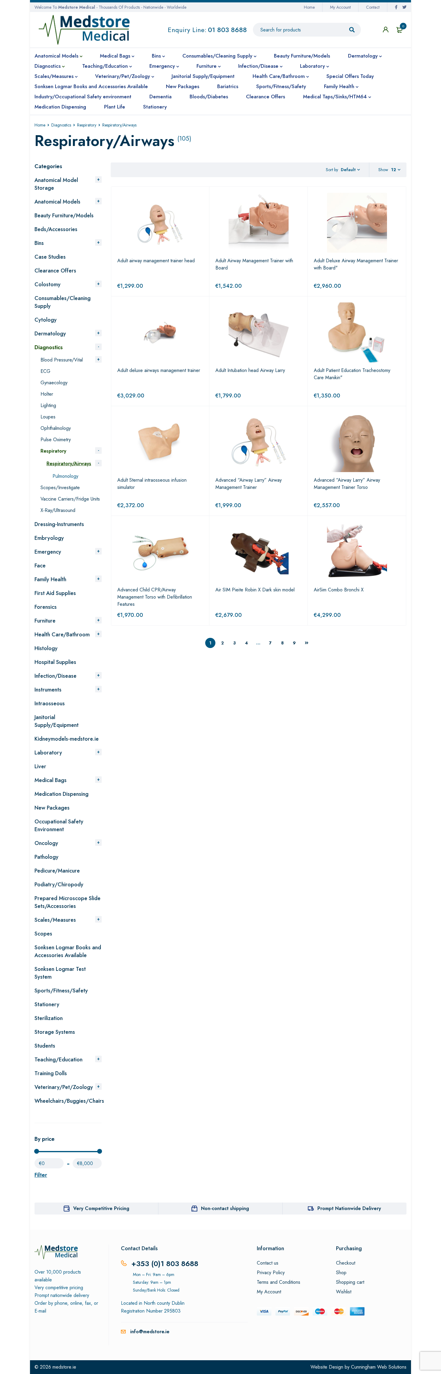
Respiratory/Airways (68, 463)
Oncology (46, 843)
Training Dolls (50, 1073)
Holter (46, 394)
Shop (341, 1273)
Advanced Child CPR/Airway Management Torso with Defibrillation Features (154, 597)
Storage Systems (54, 1032)
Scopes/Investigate (60, 487)
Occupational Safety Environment (58, 825)
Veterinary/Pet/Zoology (63, 1087)
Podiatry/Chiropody (58, 884)
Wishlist (343, 1292)
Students (44, 1046)
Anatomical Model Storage (56, 184)
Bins (39, 243)
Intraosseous (49, 703)
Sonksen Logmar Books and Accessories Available (67, 951)
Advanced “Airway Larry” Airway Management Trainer (248, 484)
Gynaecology (54, 382)
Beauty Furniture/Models (64, 215)
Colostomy (47, 284)
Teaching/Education (58, 1059)
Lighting (48, 405)
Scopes (43, 934)
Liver (40, 766)
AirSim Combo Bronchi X (339, 589)
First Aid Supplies (55, 593)
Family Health (50, 579)
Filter (40, 1175)
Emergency (47, 552)
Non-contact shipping (225, 1208)
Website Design (326, 1367)
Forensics (45, 607)
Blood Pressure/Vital (61, 359)
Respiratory (86, 125)
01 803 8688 (227, 29)
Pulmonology (65, 476)
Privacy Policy (271, 1273)
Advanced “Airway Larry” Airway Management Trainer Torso (347, 484)
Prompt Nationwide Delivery (349, 1208)
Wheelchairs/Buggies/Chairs (69, 1101)
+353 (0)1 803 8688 (164, 1263)
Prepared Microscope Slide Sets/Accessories (67, 902)
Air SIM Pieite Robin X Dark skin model (255, 589)
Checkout (345, 1263)
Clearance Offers (55, 271)
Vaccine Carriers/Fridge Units (70, 498)
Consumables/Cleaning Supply (62, 302)
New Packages (52, 808)
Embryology (49, 538)
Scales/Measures (55, 920)
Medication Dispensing (61, 794)
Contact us (267, 1263)
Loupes (48, 416)
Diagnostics (61, 125)
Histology (46, 648)
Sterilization (48, 1018)
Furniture (45, 621)
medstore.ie (64, 1367)
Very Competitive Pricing (101, 1208)
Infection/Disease (55, 676)
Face (40, 566)
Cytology (45, 320)
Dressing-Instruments (59, 524)
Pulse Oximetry (55, 439)
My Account (340, 7)
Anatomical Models (57, 202)
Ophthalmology (55, 428)
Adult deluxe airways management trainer (158, 370)
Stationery (46, 1004)
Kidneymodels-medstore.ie (66, 739)
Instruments (48, 690)
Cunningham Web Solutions (378, 1367)
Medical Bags (50, 780)
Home (309, 7)
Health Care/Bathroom (62, 634)
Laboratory (48, 753)
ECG (45, 371)
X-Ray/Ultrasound (57, 510)
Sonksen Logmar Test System (60, 973)
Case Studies (50, 257)
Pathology (46, 857)
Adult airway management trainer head (156, 260)
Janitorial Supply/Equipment (56, 721)
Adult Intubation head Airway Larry (250, 370)
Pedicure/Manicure (57, 871)
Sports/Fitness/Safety (61, 991)
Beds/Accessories (55, 229)
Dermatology (50, 334)
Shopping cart (350, 1282)
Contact (373, 7)
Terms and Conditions (278, 1282)
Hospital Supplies (55, 662)
